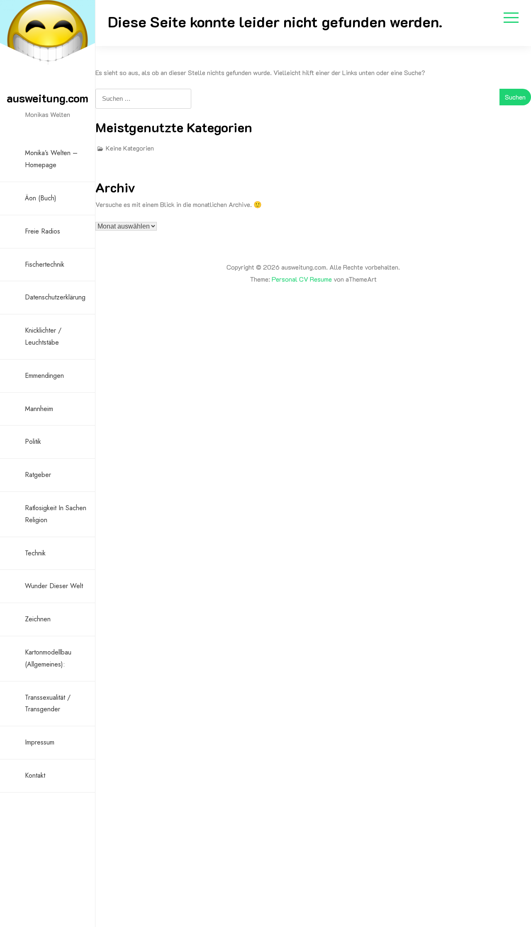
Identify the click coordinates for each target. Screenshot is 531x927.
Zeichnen (38, 619)
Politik (33, 441)
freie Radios (42, 231)
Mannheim (39, 409)
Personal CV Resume (302, 279)
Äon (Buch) (40, 198)
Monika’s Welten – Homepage (51, 159)
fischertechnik (44, 264)
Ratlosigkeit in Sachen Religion (55, 514)
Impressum (39, 742)
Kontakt (35, 775)
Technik (35, 553)
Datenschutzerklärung (55, 297)
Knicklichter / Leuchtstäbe (43, 336)
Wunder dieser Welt (54, 586)
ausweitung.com (47, 97)
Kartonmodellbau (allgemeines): (48, 658)
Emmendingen (44, 375)
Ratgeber (38, 474)
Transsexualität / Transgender (48, 703)
